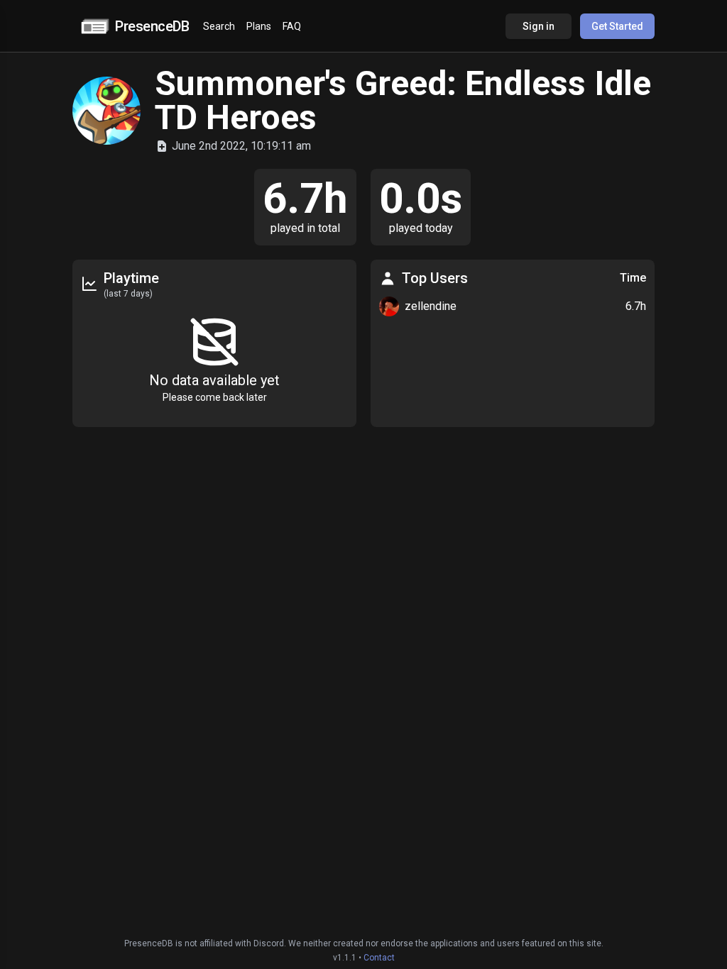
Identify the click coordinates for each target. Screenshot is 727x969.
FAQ (292, 26)
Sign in (538, 26)
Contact (379, 958)
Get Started (617, 26)
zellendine (431, 306)
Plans (258, 26)
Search (219, 26)
